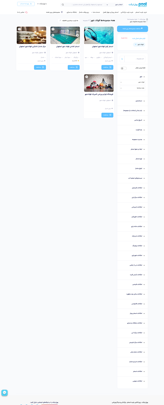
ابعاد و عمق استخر (136, 149)
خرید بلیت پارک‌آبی (127, 12)
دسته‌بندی (139, 101)
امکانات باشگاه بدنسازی (134, 323)
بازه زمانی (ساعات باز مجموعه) (132, 110)
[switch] (124, 68)
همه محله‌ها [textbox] (140, 88)
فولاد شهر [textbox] (141, 82)
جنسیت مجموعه (137, 139)
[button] (41, 4)
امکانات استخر (137, 371)
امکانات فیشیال (137, 188)
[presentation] (77, 35)
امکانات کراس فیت (136, 275)
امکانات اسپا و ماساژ (135, 362)
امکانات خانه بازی (136, 226)
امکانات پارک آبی (136, 333)
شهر (141, 77)
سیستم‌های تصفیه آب (135, 178)
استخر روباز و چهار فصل (110, 12)
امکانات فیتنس (137, 284)
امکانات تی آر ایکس (136, 265)
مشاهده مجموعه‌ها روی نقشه (132, 29)
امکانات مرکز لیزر (137, 197)
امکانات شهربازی (137, 255)
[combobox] (132, 82)
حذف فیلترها (124, 38)
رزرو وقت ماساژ (84, 12)
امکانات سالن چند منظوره (134, 294)
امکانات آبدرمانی (137, 207)
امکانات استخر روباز (136, 313)
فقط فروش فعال (140, 68)
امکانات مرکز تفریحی (135, 342)
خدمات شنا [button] (96, 12)
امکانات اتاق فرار (137, 217)
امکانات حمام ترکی (136, 352)
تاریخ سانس (138, 120)
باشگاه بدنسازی (72, 12)
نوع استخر (139, 159)
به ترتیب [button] (70, 20)
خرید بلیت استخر (141, 12)
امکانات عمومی (137, 381)
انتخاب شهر (118, 5)
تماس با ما (20, 12)
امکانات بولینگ (137, 246)
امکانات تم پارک (137, 236)
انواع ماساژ (138, 168)
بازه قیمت (139, 130)
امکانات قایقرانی (137, 304)
